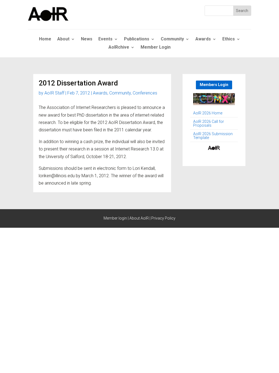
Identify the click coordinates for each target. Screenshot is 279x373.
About (63, 39)
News (86, 39)
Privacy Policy (163, 218)
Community (172, 39)
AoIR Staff (54, 93)
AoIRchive (118, 47)
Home (45, 39)
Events (105, 39)
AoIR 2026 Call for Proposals (208, 124)
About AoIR (139, 218)
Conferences (145, 93)
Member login (115, 218)
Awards (203, 39)
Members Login (214, 84)
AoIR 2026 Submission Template (213, 136)
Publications (136, 39)
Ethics (228, 39)
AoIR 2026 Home (207, 113)
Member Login (156, 47)
